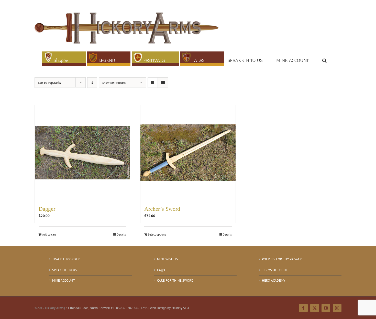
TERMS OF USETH (274, 270)
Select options (157, 234)
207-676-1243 (137, 308)
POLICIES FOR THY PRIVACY (282, 259)
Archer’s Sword (162, 209)
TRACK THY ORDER (66, 259)
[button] (324, 58)
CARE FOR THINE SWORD (175, 280)
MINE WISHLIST (168, 259)
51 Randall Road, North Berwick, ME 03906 (95, 308)
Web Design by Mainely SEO (169, 308)
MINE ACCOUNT (63, 280)
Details (121, 234)
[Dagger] (82, 152)
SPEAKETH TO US (64, 270)
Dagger (47, 209)
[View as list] (163, 83)
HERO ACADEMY (273, 280)
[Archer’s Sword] (187, 152)
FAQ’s (161, 270)
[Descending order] (92, 82)
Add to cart (49, 234)
